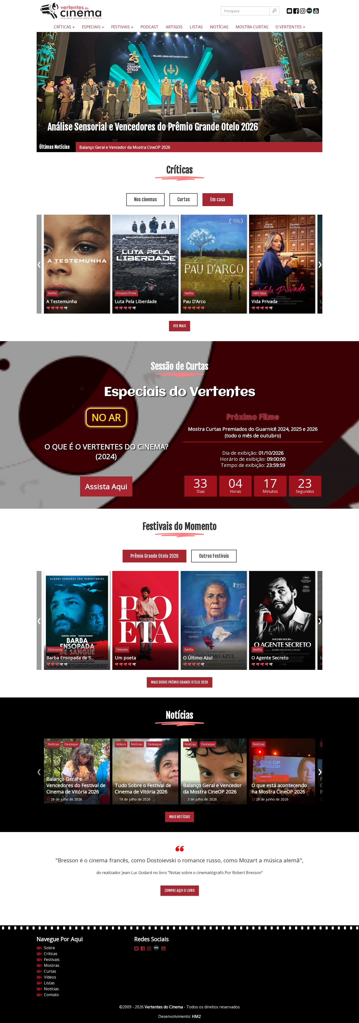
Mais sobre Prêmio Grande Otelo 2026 (179, 682)
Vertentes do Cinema (164, 1007)
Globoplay (55, 649)
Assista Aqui (106, 486)
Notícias (219, 27)
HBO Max (259, 293)
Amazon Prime (126, 293)
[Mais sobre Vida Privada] (282, 264)
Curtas (50, 971)
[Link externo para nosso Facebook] (296, 11)
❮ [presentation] (39, 264)
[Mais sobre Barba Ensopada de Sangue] (77, 620)
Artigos (174, 27)
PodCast (149, 27)
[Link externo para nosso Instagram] (302, 11)
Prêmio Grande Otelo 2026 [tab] (154, 556)
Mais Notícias (179, 816)
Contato (51, 994)
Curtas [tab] (183, 199)
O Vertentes (289, 27)
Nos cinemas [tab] (145, 199)
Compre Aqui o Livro (180, 890)
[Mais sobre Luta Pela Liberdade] (145, 264)
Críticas (63, 27)
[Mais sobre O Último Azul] (214, 620)
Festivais (121, 27)
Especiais (91, 27)
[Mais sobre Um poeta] (145, 620)
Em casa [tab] (217, 199)
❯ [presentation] (319, 264)
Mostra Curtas (252, 27)
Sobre (49, 947)
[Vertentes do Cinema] (84, 11)
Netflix (52, 293)
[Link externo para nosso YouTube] (316, 11)
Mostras (51, 965)
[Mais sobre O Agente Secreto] (282, 620)
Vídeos (50, 977)
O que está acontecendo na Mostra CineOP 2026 (123, 147)
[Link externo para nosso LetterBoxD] (309, 10)
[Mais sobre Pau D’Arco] (214, 264)
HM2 (196, 1016)
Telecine (122, 649)
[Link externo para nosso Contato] (289, 11)
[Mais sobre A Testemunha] (77, 264)
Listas (196, 27)
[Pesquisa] (274, 10)
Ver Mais (179, 326)
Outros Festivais (214, 556)
